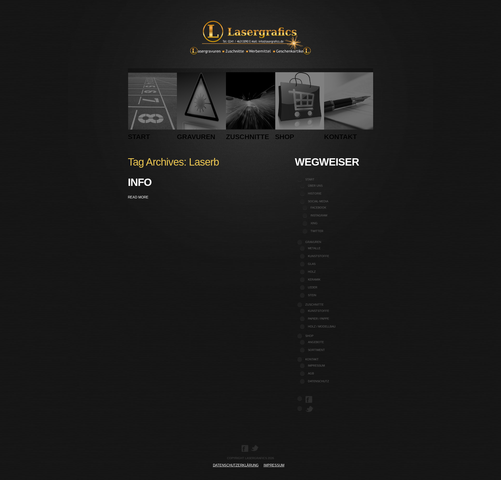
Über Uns (315, 185)
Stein (312, 295)
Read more (138, 197)
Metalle (314, 248)
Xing (314, 223)
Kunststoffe (318, 256)
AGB (311, 373)
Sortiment (316, 349)
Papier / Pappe (318, 318)
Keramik (314, 279)
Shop (284, 137)
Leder (312, 287)
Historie (314, 193)
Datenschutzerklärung (236, 465)
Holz (312, 271)
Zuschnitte (247, 137)
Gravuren (196, 137)
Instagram (319, 215)
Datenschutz (318, 381)
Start (139, 137)
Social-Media (318, 201)
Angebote (316, 342)
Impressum (316, 365)
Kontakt (340, 137)
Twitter (317, 231)
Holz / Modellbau (322, 326)
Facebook (318, 207)
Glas (311, 263)
